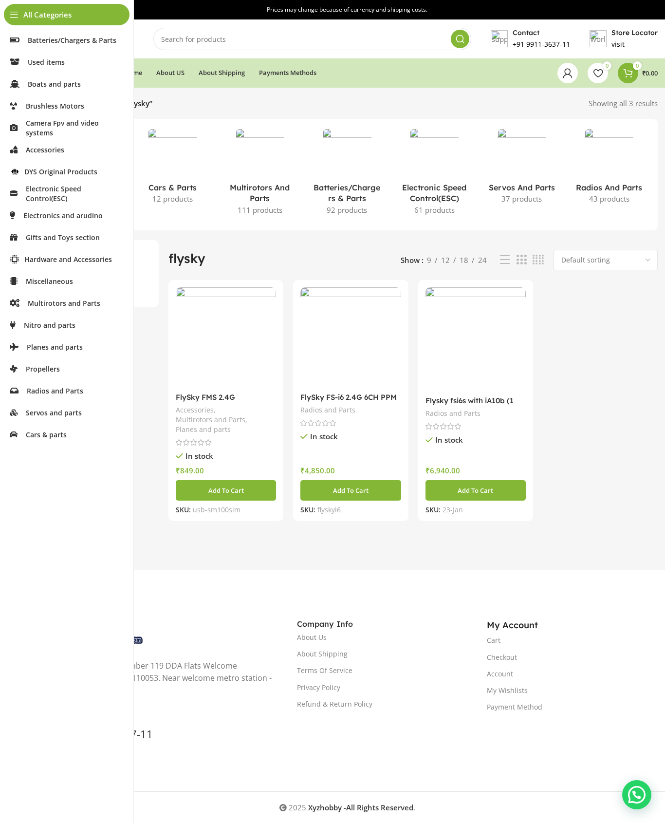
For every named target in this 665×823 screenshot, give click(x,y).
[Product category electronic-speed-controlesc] (434, 175)
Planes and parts (203, 429)
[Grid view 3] (521, 259)
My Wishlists (507, 690)
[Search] (460, 39)
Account (500, 673)
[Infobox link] (624, 39)
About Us (312, 637)
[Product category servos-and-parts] (521, 169)
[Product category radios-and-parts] (609, 169)
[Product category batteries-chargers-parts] (347, 175)
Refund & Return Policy (334, 704)
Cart (493, 640)
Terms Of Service (324, 670)
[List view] (505, 259)
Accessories (195, 409)
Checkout (502, 657)
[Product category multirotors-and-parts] (259, 175)
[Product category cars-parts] (172, 169)
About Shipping (322, 653)
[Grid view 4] (538, 259)
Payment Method (514, 706)
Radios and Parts (327, 409)
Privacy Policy (318, 687)
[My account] (568, 73)
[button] (226, 490)
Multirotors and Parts (210, 419)
